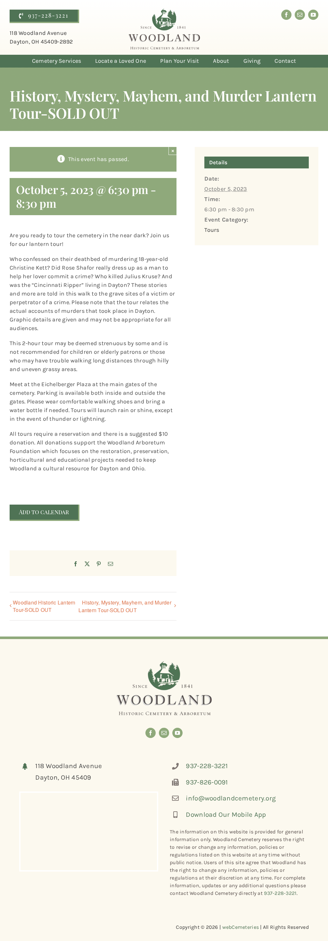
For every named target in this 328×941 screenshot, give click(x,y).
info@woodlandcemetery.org (231, 798)
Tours (211, 229)
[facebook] (286, 15)
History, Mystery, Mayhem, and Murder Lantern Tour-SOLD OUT (124, 606)
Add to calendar (44, 512)
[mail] (300, 15)
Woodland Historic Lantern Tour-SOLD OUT (44, 606)
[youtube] (313, 15)
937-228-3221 (207, 766)
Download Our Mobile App (226, 814)
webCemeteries (240, 927)
